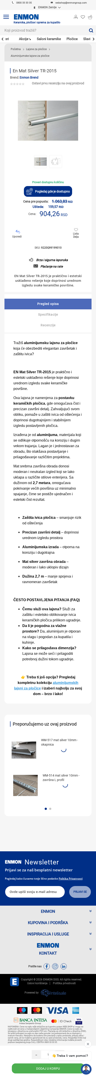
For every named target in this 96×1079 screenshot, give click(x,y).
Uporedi (17, 236)
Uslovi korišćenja (37, 983)
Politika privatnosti (71, 878)
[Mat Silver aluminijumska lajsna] (24, 750)
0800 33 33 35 (24, 2)
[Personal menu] (75, 16)
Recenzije (48, 325)
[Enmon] (13, 862)
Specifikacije (48, 314)
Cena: (32, 214)
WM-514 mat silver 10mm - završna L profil (61, 778)
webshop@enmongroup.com (71, 2)
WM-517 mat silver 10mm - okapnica (59, 742)
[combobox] (43, 30)
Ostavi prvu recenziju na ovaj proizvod (58, 83)
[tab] (48, 304)
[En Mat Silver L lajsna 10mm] (25, 785)
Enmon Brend (29, 77)
